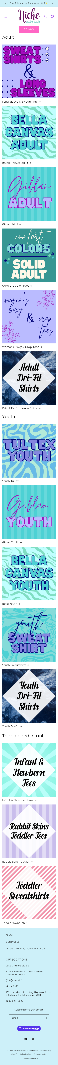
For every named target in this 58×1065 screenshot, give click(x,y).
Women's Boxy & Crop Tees (20, 347)
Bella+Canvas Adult (15, 163)
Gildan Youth (10, 542)
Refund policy (25, 1054)
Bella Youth (9, 603)
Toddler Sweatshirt (15, 923)
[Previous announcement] (5, 3)
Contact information (30, 1058)
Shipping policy (40, 1054)
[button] (6, 16)
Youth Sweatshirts (14, 665)
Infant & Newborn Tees (17, 800)
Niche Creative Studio (23, 1050)
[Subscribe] (46, 1017)
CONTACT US (12, 941)
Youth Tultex (10, 481)
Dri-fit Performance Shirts (19, 408)
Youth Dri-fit (10, 726)
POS (34, 1050)
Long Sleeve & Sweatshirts (20, 101)
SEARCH (10, 935)
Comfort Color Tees (15, 285)
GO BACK (29, 29)
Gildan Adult (10, 224)
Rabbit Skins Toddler (16, 861)
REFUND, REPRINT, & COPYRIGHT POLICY (27, 948)
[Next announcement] (52, 3)
